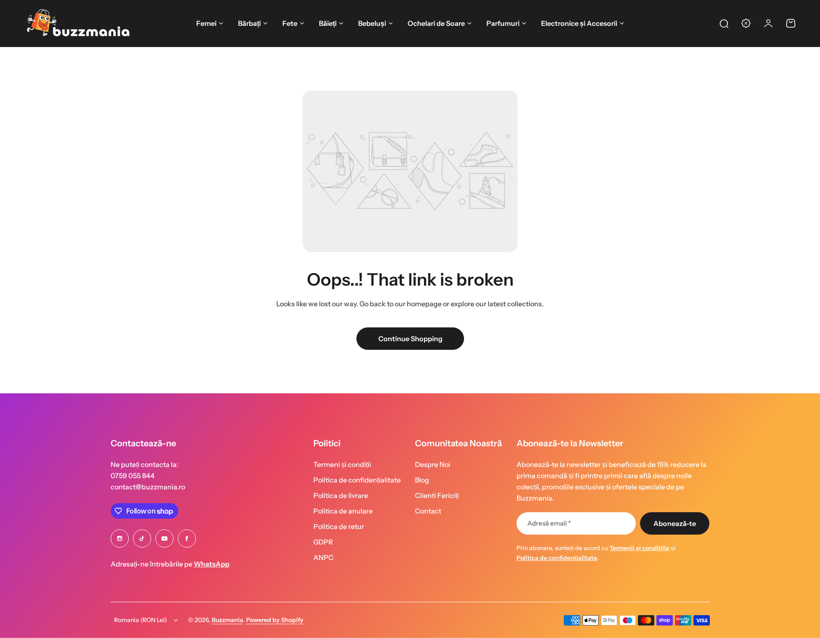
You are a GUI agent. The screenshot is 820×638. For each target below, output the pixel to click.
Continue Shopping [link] (410, 338)
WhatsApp (211, 564)
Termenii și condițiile (639, 548)
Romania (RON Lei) (140, 620)
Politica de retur (338, 526)
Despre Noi (432, 464)
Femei (206, 23)
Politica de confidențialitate (357, 480)
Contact (428, 511)
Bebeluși (372, 23)
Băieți (328, 23)
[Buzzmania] (78, 23)
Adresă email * (549, 523)
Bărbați (249, 23)
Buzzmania (227, 620)
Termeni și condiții (342, 464)
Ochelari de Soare (436, 23)
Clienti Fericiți (437, 495)
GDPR (323, 542)
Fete (289, 23)
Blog (422, 480)
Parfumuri (503, 23)
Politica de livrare (340, 495)
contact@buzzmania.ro (148, 486)
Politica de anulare (343, 511)
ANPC (323, 557)
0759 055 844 (133, 475)
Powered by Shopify (274, 620)
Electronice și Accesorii (579, 23)
